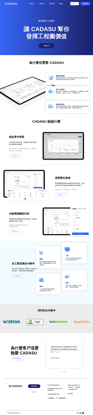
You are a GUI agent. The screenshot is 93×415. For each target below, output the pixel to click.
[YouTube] (83, 413)
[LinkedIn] (80, 413)
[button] (85, 3)
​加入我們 (70, 393)
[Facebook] (78, 413)
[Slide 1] (63, 371)
